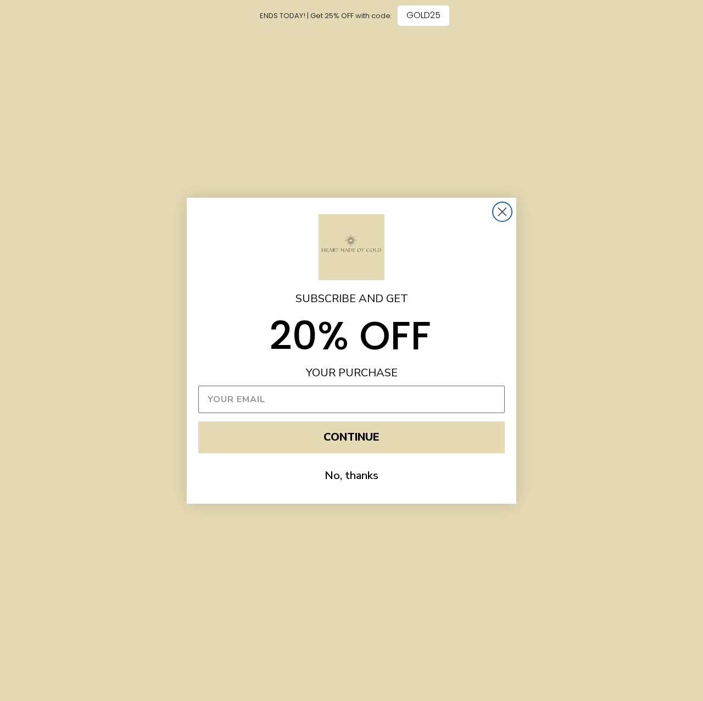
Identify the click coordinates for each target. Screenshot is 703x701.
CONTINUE (351, 437)
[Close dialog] (502, 211)
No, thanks (351, 475)
